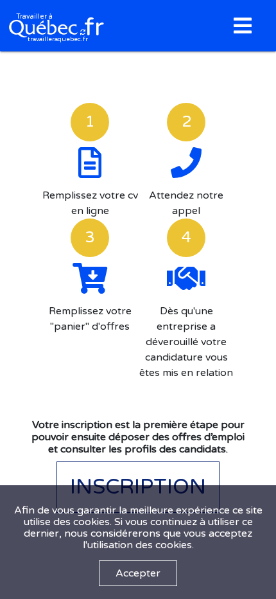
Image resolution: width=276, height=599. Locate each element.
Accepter (138, 573)
